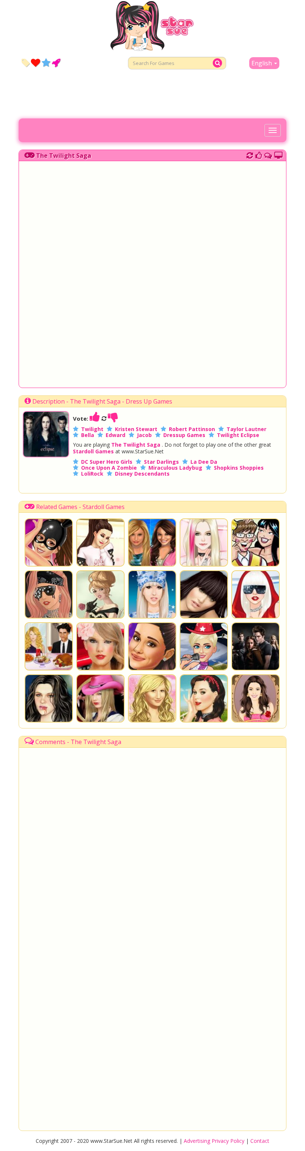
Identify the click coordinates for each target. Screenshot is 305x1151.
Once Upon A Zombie (109, 467)
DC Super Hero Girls (106, 461)
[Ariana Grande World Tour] (48, 542)
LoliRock (92, 473)
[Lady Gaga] (152, 594)
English (262, 63)
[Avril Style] (203, 542)
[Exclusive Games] (46, 62)
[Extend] (278, 154)
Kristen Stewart (136, 429)
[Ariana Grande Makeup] (152, 646)
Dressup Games (184, 434)
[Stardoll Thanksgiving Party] (48, 646)
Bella (87, 434)
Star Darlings (161, 461)
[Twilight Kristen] (48, 698)
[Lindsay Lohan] (255, 698)
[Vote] (259, 154)
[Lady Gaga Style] (255, 594)
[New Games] (25, 62)
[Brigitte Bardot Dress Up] (100, 594)
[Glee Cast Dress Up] (255, 542)
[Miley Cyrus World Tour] (203, 646)
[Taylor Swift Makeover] (100, 646)
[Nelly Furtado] (203, 594)
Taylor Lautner (246, 429)
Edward (115, 434)
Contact (259, 1140)
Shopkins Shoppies (239, 467)
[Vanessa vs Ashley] (152, 542)
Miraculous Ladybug (175, 467)
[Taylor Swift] (100, 698)
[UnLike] (113, 418)
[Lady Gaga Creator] (48, 594)
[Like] (95, 418)
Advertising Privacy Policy (214, 1140)
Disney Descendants (142, 473)
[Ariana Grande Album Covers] (100, 542)
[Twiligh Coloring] (255, 646)
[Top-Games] (56, 62)
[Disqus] (268, 154)
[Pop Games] (35, 62)
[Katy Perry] (203, 698)
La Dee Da (203, 461)
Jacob (144, 434)
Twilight (92, 429)
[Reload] (250, 154)
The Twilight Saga (63, 155)
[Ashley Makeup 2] (152, 698)
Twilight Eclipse (238, 434)
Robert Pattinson (192, 429)
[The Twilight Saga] (46, 455)
